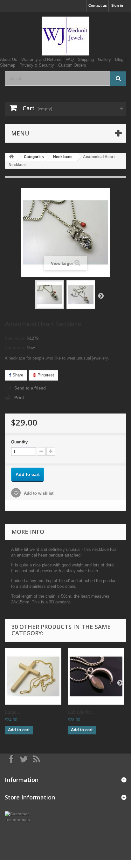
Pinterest (45, 375)
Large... (12, 712)
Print (19, 397)
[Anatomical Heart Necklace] (50, 295)
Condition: (15, 347)
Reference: (15, 338)
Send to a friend (30, 388)
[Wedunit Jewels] (65, 36)
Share (17, 375)
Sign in (117, 5)
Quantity (19, 442)
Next (101, 295)
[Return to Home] (11, 157)
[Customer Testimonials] (22, 816)
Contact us (97, 5)
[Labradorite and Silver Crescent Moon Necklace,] (96, 676)
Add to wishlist (38, 493)
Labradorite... (81, 712)
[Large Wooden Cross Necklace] (33, 676)
